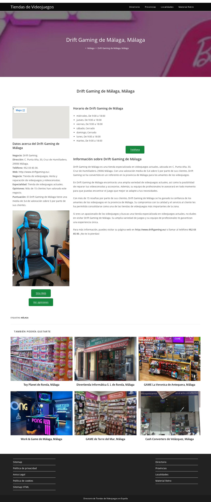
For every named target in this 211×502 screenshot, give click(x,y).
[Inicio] (83, 48)
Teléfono (135, 149)
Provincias (161, 468)
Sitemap (17, 462)
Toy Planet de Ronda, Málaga (41, 384)
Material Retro (163, 480)
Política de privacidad (25, 468)
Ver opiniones (40, 302)
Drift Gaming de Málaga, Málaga (113, 48)
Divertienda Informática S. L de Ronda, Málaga (105, 384)
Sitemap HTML (21, 487)
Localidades (161, 474)
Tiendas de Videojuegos (32, 7)
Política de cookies (23, 480)
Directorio (160, 462)
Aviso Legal (19, 474)
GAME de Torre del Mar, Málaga (105, 439)
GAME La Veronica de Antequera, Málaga (169, 384)
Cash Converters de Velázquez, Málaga (169, 439)
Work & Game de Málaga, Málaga (41, 439)
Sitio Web (41, 293)
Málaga (24, 317)
